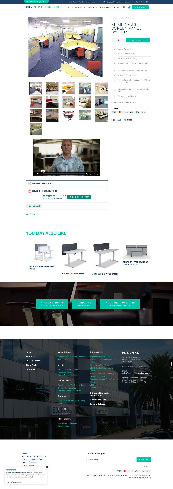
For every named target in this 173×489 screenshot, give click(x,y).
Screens (62, 409)
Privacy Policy (28, 465)
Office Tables (64, 380)
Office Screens (64, 413)
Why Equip (92, 7)
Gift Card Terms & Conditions (34, 456)
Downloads (31, 369)
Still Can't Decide (52, 304)
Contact (116, 7)
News (24, 453)
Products (79, 7)
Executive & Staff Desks (68, 369)
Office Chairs (96, 352)
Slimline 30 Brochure (42, 183)
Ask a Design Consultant (120, 304)
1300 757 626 (144, 2)
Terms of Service (29, 462)
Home (70, 7)
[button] (47, 467)
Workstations (64, 352)
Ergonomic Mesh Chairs (100, 357)
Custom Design (33, 360)
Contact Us (84, 304)
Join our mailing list (95, 453)
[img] (54, 195)
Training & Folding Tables (68, 388)
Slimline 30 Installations (44, 191)
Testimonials (104, 7)
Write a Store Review (79, 197)
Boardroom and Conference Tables (72, 385)
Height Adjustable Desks (68, 375)
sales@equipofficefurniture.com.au (116, 2)
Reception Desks (65, 372)
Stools (92, 385)
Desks (61, 365)
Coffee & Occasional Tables (69, 391)
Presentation (64, 419)
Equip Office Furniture (99, 475)
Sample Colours (97, 404)
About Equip (31, 365)
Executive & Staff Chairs (100, 365)
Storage (62, 396)
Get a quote (140, 7)
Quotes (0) (171, 365)
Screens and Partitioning (126, 18)
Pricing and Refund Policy (33, 459)
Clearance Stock (98, 399)
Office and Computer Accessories (100, 394)
